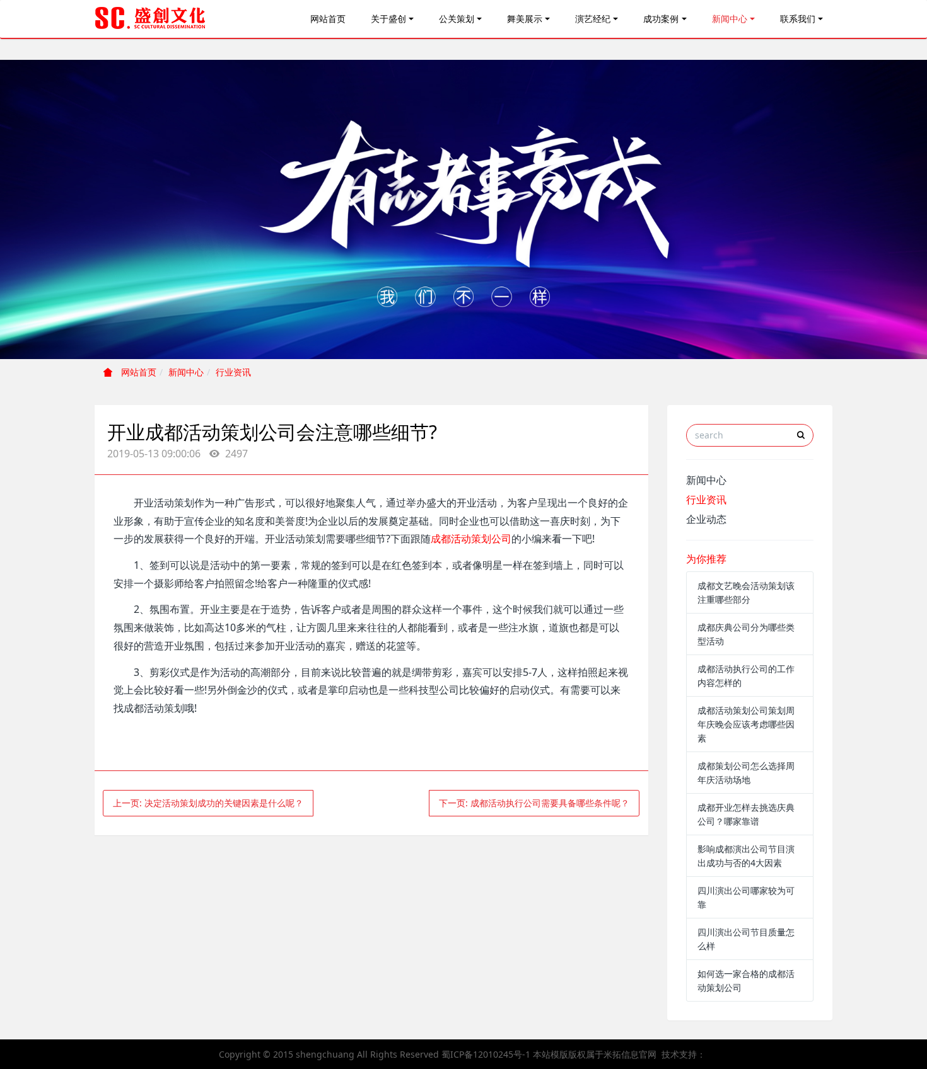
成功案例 (661, 19)
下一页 (534, 803)
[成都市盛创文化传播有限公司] (151, 19)
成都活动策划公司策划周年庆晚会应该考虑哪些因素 (746, 724)
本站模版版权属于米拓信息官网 (594, 1054)
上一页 (208, 803)
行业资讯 (233, 372)
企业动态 (706, 519)
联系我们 (797, 19)
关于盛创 (388, 19)
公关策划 (456, 19)
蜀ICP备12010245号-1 (485, 1054)
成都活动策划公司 (471, 539)
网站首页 (328, 19)
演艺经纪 (592, 19)
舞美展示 (524, 19)
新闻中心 (729, 19)
